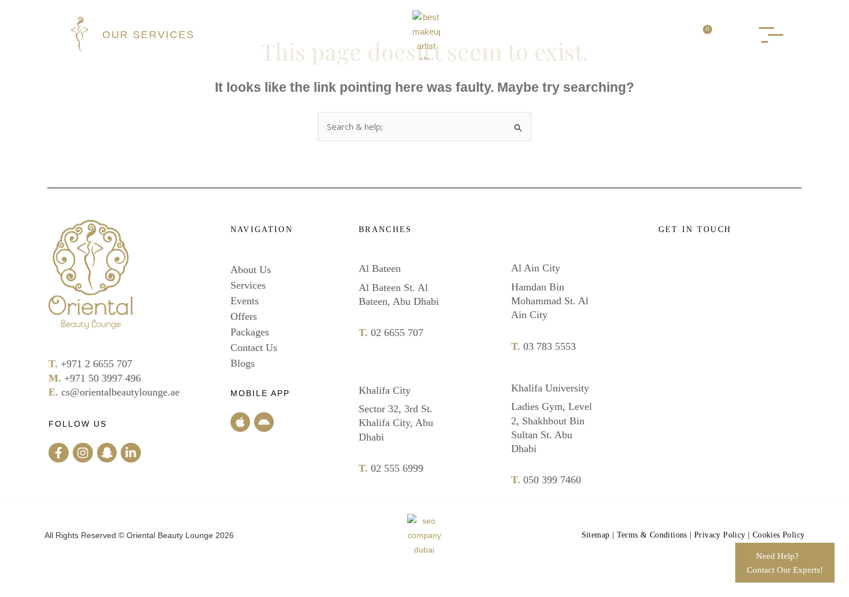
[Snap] (107, 453)
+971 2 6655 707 (96, 364)
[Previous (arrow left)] (23, 591)
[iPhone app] (240, 422)
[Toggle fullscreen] (72, 575)
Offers (243, 316)
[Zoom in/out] (23, 575)
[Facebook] (59, 453)
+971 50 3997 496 (102, 378)
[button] (732, 34)
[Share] (120, 575)
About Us (250, 269)
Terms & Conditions (652, 535)
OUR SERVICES (148, 34)
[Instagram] (83, 453)
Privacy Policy (720, 535)
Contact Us (253, 347)
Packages (249, 332)
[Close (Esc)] (169, 575)
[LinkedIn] (131, 453)
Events (244, 301)
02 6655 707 (397, 332)
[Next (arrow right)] (72, 591)
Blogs (242, 363)
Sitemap (596, 535)
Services (248, 285)
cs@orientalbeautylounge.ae (120, 392)
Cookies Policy (779, 535)
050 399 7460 (552, 480)
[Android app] (264, 422)
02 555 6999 (397, 468)
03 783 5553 (549, 346)
